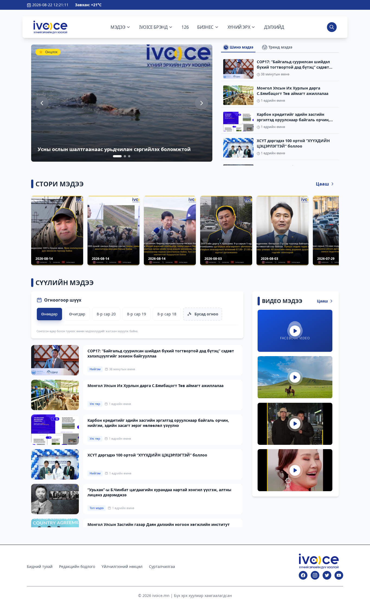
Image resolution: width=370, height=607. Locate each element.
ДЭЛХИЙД (274, 27)
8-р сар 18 (166, 314)
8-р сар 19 (136, 314)
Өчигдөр (77, 314)
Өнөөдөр (49, 314)
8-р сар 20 (106, 314)
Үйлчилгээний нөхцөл (122, 566)
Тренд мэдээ (279, 47)
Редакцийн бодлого (77, 566)
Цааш (322, 184)
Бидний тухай (40, 566)
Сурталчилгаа (162, 566)
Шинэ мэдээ (241, 47)
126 (185, 27)
